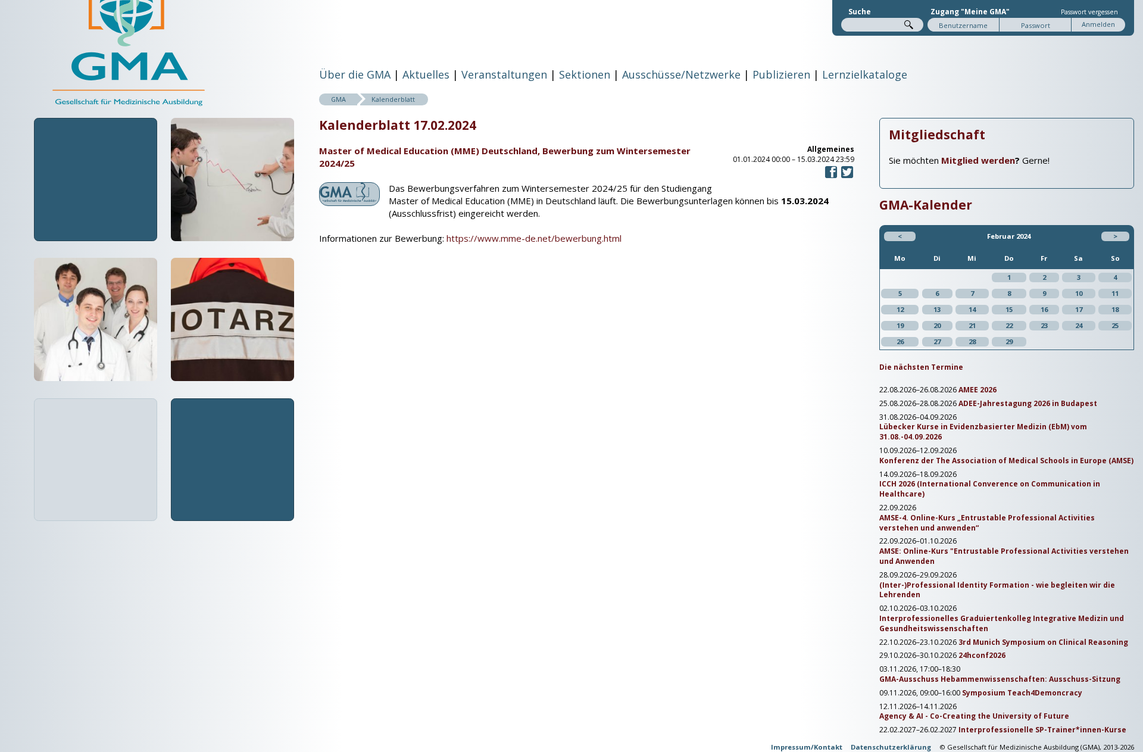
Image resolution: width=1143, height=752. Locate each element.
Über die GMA (355, 74)
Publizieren (781, 74)
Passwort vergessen (1089, 12)
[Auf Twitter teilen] (847, 176)
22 (1009, 325)
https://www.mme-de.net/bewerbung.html (534, 238)
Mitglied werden (978, 160)
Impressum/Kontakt (806, 746)
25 (1115, 325)
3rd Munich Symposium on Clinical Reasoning (1043, 642)
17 (1078, 309)
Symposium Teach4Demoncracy (1022, 693)
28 (972, 341)
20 (937, 325)
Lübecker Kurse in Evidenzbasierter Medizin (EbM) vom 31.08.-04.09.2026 (983, 432)
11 (1115, 293)
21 (972, 325)
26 (900, 341)
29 (1009, 341)
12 (900, 309)
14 (972, 309)
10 (1078, 293)
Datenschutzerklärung (891, 746)
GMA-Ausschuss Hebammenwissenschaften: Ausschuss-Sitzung (999, 679)
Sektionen (584, 74)
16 (1044, 309)
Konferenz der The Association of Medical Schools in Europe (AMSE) (1006, 461)
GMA (338, 99)
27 (937, 341)
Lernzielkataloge (864, 74)
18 (1115, 309)
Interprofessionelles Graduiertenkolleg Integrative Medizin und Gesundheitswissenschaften (1001, 624)
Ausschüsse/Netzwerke (681, 74)
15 (1009, 309)
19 (900, 325)
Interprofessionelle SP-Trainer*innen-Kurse (1042, 730)
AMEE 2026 (977, 390)
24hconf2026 (981, 655)
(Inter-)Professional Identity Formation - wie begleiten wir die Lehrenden (997, 590)
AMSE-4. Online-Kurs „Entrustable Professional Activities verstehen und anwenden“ (987, 523)
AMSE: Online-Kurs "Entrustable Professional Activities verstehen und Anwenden (1004, 556)
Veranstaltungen (504, 74)
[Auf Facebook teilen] (831, 176)
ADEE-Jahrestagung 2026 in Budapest (1027, 403)
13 (937, 309)
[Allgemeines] (349, 199)
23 (1044, 325)
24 (1078, 325)
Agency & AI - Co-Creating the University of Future (974, 716)
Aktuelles (425, 74)
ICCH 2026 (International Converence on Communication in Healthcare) (989, 489)
